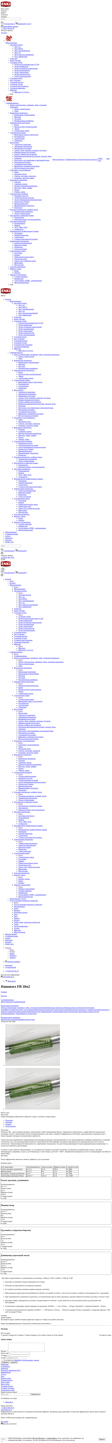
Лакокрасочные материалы (24, 370)
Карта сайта (5, 1382)
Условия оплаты (7, 1386)
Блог (2, 1376)
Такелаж (21, 429)
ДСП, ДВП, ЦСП (24, 475)
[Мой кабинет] (2, 553)
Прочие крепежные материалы (29, 433)
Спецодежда (23, 485)
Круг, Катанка (19, 339)
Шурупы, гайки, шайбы (27, 435)
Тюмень (13, 958)
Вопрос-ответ (6, 1378)
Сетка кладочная (24, 497)
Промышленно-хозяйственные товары (29, 479)
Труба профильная (25, 325)
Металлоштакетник (25, 530)
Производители (7, 1380)
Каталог (8, 299)
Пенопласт (22, 455)
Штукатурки (23, 512)
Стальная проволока (21, 347)
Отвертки (22, 406)
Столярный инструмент (27, 412)
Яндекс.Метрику (38, 1438)
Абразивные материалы (27, 394)
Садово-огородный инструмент (30, 487)
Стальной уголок (20, 343)
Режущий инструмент (26, 410)
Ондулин (21, 366)
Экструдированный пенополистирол (32, 447)
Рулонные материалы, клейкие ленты (28, 457)
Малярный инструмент (27, 396)
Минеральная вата (25, 451)
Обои (20, 358)
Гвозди (21, 437)
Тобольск (13, 956)
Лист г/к (21, 305)
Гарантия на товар (8, 1390)
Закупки (8, 540)
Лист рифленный (24, 315)
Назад (12, 581)
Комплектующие (24, 493)
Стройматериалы (16, 353)
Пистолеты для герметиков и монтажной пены (35, 408)
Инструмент (19, 390)
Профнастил (23, 526)
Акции (7, 536)
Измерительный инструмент (29, 400)
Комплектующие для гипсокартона (31, 467)
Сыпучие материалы (21, 514)
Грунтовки (22, 500)
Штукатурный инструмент (28, 416)
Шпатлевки (22, 510)
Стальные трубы (20, 321)
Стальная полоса (20, 337)
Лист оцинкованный (26, 309)
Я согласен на (21, 1360)
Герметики (22, 388)
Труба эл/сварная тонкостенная (30, 327)
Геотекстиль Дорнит (26, 449)
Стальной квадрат (20, 341)
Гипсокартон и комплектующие (26, 463)
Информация (6, 1372)
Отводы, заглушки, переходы (29, 424)
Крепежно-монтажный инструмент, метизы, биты (37, 404)
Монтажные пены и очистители (30, 382)
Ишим (12, 954)
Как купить (5, 1384)
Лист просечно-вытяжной (28, 313)
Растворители (23, 384)
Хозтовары (22, 481)
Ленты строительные (26, 356)
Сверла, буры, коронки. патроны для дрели (34, 398)
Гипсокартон (23, 465)
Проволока (22, 495)
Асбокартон (22, 477)
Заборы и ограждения (22, 522)
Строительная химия (22, 380)
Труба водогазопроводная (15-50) (30, 323)
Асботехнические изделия (28, 445)
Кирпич (21, 520)
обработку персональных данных (26, 1360)
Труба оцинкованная (26, 329)
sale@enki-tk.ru (8, 977)
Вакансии (4, 1368)
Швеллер (18, 349)
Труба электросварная (26, 335)
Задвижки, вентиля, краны (28, 426)
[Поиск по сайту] (2, 21)
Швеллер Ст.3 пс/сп (25, 351)
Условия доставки (7, 1388)
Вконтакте (12, 981)
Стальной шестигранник (23, 345)
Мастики (21, 364)
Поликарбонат (23, 471)
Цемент (21, 502)
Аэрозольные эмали (25, 378)
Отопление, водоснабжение (25, 418)
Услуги (3, 1374)
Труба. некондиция (25, 331)
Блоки (20, 518)
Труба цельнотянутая (26, 333)
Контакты (9, 538)
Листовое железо (21, 303)
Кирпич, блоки (20, 516)
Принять (102, 1439)
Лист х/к (21, 311)
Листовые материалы (22, 469)
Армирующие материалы (24, 489)
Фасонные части (24, 422)
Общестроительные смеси (28, 504)
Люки (20, 420)
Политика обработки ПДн (10, 1370)
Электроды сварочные (26, 392)
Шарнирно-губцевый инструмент (31, 414)
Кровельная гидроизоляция (28, 362)
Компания (4, 1364)
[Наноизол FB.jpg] (32, 1065)
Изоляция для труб (25, 443)
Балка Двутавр (19, 319)
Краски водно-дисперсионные (29, 374)
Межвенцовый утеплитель (28, 453)
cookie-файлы (52, 1438)
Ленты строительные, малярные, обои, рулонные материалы (37, 354)
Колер (20, 372)
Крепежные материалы (23, 427)
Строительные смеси (22, 498)
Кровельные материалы (23, 360)
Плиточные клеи (24, 506)
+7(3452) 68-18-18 (7, 28)
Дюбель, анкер (23, 439)
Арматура (17, 317)
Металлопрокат (16, 301)
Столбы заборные (25, 524)
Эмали (20, 376)
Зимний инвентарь (25, 483)
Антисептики (23, 386)
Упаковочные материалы (27, 459)
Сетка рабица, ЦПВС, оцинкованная (32, 528)
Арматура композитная (27, 491)
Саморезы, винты (25, 431)
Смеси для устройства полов (29, 508)
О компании (5, 1366)
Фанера (21, 473)
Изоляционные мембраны (28, 368)
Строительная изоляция (23, 441)
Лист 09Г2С (22, 307)
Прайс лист (9, 542)
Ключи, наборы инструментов (29, 402)
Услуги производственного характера (28, 904)
